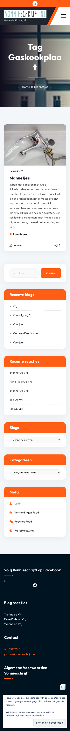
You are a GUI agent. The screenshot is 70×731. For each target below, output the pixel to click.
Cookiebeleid (37, 715)
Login (17, 503)
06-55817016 (12, 649)
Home (26, 87)
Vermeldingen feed (26, 512)
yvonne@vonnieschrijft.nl (19, 654)
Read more (20, 234)
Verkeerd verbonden (26, 333)
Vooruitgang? (21, 315)
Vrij (15, 306)
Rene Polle (16, 381)
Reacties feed (23, 521)
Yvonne (14, 372)
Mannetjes (41, 87)
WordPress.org (24, 530)
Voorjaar (18, 324)
